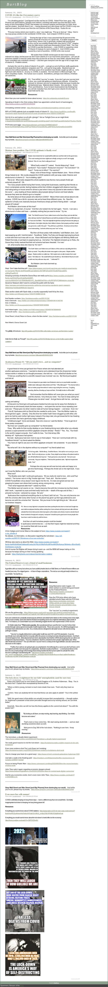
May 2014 (94, 183)
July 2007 (93, 302)
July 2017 (93, 128)
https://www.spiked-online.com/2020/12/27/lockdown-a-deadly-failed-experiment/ (36, 739)
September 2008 (95, 282)
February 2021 (95, 67)
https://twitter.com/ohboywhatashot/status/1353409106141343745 (40, 300)
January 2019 (94, 102)
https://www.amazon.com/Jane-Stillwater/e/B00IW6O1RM (34, 140)
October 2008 (94, 281)
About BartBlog (95, 6)
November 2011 (95, 227)
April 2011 (94, 237)
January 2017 (94, 137)
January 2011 (94, 241)
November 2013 (95, 192)
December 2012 (95, 208)
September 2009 (95, 265)
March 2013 (94, 204)
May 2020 (94, 79)
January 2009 (94, 276)
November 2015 (95, 157)
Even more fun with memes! (17, 794)
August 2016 (94, 144)
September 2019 (95, 90)
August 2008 (94, 283)
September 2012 (95, 212)
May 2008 (94, 288)
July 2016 (93, 146)
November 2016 (95, 140)
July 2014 (93, 180)
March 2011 (94, 239)
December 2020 (95, 70)
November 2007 (95, 296)
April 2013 (94, 202)
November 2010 (95, 244)
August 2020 (94, 74)
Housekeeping (95, 21)
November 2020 (95, 72)
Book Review (94, 15)
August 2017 (94, 127)
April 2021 (94, 66)
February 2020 (95, 83)
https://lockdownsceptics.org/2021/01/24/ (35, 298)
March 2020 (94, 82)
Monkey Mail (94, 23)
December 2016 (95, 138)
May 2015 (94, 166)
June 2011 (94, 234)
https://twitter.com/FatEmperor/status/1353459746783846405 (40, 309)
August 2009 (94, 266)
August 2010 (94, 249)
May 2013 (94, 201)
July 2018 (93, 111)
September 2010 (95, 247)
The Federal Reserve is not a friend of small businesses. (28, 563)
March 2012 (94, 221)
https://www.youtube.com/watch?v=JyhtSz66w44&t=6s (61, 592)
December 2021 (95, 56)
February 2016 (95, 153)
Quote (92, 30)
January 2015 (94, 172)
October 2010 (94, 246)
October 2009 (94, 263)
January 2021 (94, 69)
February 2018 (95, 118)
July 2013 (93, 198)
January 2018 (94, 119)
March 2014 (94, 186)
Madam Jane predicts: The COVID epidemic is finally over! (31, 150)
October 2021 (94, 58)
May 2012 (94, 218)
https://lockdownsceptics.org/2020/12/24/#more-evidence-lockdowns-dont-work (34, 750)
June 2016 (94, 147)
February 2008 (95, 292)
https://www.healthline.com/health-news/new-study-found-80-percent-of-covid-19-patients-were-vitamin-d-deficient (40, 112)
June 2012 (94, 217)
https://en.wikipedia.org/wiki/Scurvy (56, 98)
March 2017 (94, 134)
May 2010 (94, 253)
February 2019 (95, 101)
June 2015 (94, 164)
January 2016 (94, 154)
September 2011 (95, 230)
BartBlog (17, 4)
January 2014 (94, 189)
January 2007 (94, 311)
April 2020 (94, 80)
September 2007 (95, 299)
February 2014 (95, 188)
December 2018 (95, 103)
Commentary (94, 17)
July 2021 (93, 63)
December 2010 (95, 243)
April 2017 (94, 132)
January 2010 (94, 259)
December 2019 (95, 86)
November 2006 (95, 314)
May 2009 (94, 270)
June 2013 (94, 199)
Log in (92, 320)
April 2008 (94, 289)
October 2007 (94, 298)
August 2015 (94, 161)
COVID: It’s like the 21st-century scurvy (22, 15)
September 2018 (95, 108)
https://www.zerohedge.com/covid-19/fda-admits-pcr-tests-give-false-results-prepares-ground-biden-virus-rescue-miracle (62, 604)
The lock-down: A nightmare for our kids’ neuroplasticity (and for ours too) (38, 678)
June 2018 (94, 112)
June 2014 (94, 182)
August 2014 (94, 179)
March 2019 (94, 99)
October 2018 (94, 106)
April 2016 (94, 150)
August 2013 (94, 196)
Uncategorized (16, 17)
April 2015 (94, 167)
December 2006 (95, 312)
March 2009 (94, 273)
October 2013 (94, 193)
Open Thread (94, 27)
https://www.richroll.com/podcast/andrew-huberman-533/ (59, 754)
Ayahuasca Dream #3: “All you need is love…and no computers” (33, 362)
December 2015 (95, 156)
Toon (92, 31)
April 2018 (94, 115)
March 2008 (94, 291)
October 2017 (94, 124)
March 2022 (94, 51)
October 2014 (94, 176)
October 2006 (94, 315)
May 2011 (93, 236)
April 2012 (94, 220)
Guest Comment (95, 18)
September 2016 (95, 143)
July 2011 (93, 233)
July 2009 (93, 267)
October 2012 (94, 211)
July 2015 (93, 163)
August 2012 (94, 214)
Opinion (93, 28)
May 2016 (94, 148)
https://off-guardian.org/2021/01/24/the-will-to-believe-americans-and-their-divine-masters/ (47, 331)
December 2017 (95, 121)
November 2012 (95, 209)
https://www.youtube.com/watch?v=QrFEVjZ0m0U (21, 820)
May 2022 (94, 48)
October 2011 (94, 228)
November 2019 (95, 88)
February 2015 (95, 170)
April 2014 (94, 185)
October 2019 (94, 89)
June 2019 (94, 95)
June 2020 (94, 77)
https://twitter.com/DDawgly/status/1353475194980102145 (25, 294)
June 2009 (94, 269)
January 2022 (94, 54)
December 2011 (95, 225)
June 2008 (94, 286)
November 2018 (95, 105)
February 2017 (95, 135)
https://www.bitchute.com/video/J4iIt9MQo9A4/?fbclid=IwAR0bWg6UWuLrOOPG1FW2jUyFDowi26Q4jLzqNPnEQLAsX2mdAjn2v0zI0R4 (38, 126)
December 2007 (95, 295)
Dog (21, 985)
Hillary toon (94, 20)
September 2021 (95, 60)
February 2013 (95, 205)
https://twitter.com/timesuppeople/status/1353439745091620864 (27, 305)
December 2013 (95, 191)
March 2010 (94, 256)
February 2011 (95, 240)
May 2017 (94, 131)
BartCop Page (94, 12)
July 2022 (93, 45)
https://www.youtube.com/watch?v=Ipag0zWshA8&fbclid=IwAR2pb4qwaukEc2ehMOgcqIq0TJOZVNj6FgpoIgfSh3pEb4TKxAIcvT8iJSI (43, 120)
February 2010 (95, 257)
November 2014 (95, 175)
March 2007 (94, 308)
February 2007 (95, 310)
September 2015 (95, 160)
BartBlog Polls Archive (97, 8)
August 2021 (94, 61)
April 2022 (94, 50)
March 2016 (94, 151)
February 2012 (95, 223)
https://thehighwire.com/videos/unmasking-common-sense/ (49, 108)
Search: (93, 36)
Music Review (94, 24)
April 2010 (94, 254)
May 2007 (94, 305)
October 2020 (94, 73)
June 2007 (94, 304)
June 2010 (94, 252)
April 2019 (94, 98)
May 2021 (94, 64)
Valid (94, 325)
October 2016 (94, 141)
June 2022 (94, 47)
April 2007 (94, 307)
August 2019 (94, 92)
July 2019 (93, 93)
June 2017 (94, 130)
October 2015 (94, 159)
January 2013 (94, 207)
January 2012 (94, 224)
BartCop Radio (94, 14)
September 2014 (95, 177)
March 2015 (94, 169)
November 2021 (95, 57)
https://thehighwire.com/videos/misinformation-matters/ (32, 554)
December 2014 (95, 173)
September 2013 (95, 195)
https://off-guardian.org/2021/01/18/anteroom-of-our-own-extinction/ (33, 537)
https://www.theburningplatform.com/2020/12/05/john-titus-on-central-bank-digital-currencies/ (39, 771)
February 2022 (95, 53)
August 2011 (94, 231)
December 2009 (95, 260)
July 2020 (93, 76)
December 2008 (95, 278)
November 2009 (95, 262)
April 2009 (94, 272)
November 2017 (95, 122)
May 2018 (94, 114)
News (92, 26)
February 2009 (95, 275)
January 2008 (94, 294)
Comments (95, 323)
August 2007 (94, 301)
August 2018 (94, 109)
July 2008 (93, 285)
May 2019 (94, 96)
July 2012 (93, 215)
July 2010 (93, 250)
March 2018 (94, 117)
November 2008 (95, 279)
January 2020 (94, 85)
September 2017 (95, 125)
